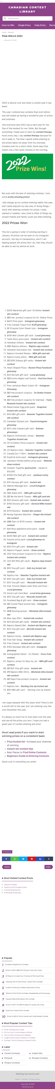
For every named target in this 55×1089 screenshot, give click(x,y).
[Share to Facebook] (6, 859)
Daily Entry (40, 25)
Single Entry (24, 25)
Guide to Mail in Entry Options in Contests (19, 1038)
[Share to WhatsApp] (14, 859)
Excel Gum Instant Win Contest (17, 1010)
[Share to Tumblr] (49, 859)
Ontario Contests (10, 884)
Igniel (31, 1087)
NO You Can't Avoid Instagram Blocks (18, 1032)
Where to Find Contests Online (15, 887)
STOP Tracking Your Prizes (14, 1030)
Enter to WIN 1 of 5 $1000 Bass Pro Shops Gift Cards (25, 1005)
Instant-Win (36, 1053)
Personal (8, 852)
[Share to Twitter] (23, 859)
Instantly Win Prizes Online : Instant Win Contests (24, 982)
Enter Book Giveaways (12, 893)
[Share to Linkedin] (40, 859)
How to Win (8, 25)
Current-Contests (12, 1053)
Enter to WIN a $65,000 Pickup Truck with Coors (24, 970)
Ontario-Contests (12, 1063)
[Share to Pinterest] (32, 859)
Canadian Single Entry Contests (16, 964)
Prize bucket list (16, 741)
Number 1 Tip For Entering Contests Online (20, 1040)
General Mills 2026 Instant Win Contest (20, 999)
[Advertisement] (27, 70)
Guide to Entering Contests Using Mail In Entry (23, 987)
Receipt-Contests (39, 1058)
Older (48, 867)
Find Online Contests (34, 752)
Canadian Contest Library (27, 9)
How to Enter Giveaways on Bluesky (17, 1035)
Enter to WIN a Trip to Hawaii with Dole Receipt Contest (27, 1016)
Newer (7, 867)
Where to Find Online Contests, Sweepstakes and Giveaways (28, 993)
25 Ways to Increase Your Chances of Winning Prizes (25, 976)
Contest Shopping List (12, 890)
